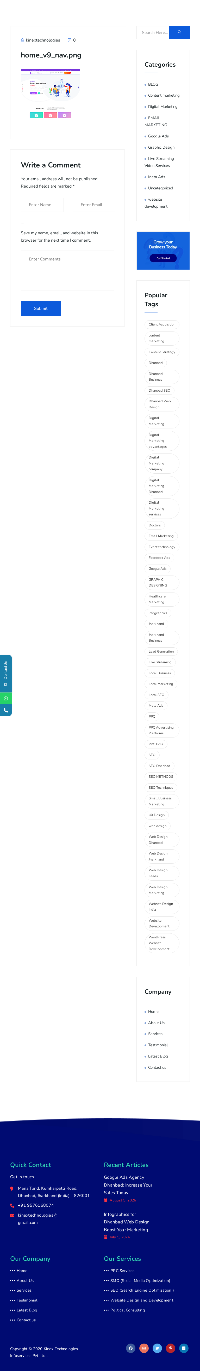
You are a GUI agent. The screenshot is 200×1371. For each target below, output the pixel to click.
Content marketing (164, 95)
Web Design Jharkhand (158, 856)
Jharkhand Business (156, 637)
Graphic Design (161, 147)
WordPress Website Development (159, 943)
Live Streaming (160, 662)
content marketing (156, 338)
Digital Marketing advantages (158, 441)
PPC (152, 716)
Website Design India (161, 907)
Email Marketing (161, 536)
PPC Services (122, 1270)
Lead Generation (161, 651)
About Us (156, 1022)
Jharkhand (156, 623)
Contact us (157, 1067)
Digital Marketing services (156, 508)
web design (157, 826)
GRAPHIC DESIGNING (158, 582)
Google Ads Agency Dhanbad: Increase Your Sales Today (128, 1185)
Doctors (155, 525)
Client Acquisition (162, 324)
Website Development (159, 923)
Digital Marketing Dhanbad (156, 486)
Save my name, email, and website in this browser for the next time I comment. (59, 236)
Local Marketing (161, 684)
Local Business (160, 673)
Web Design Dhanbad (158, 839)
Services (155, 1033)
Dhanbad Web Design (160, 404)
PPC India (156, 744)
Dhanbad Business (156, 376)
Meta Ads (156, 176)
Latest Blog (158, 1056)
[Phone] (6, 710)
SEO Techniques (161, 787)
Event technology (162, 547)
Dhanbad (156, 363)
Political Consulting (127, 1310)
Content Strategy (162, 352)
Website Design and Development (141, 1300)
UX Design (157, 815)
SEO (152, 755)
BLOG (153, 84)
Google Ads (158, 136)
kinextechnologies (42, 40)
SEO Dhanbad (159, 766)
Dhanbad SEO (159, 390)
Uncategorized (160, 188)
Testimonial (158, 1045)
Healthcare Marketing (157, 599)
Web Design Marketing (158, 890)
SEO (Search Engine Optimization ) (142, 1290)
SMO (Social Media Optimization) (140, 1280)
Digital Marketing (163, 106)
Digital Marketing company (156, 463)
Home (153, 1011)
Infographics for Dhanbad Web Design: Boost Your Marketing (127, 1222)
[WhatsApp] (6, 698)
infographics (158, 613)
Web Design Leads (158, 873)
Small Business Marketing (160, 801)
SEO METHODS (161, 776)
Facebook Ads (159, 557)
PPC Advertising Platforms (161, 730)
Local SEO (156, 695)
